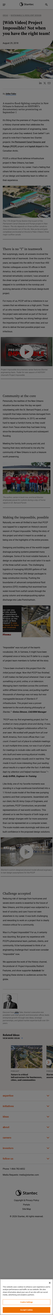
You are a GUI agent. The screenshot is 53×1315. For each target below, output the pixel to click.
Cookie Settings (26, 1302)
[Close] (50, 1283)
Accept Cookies (26, 1310)
